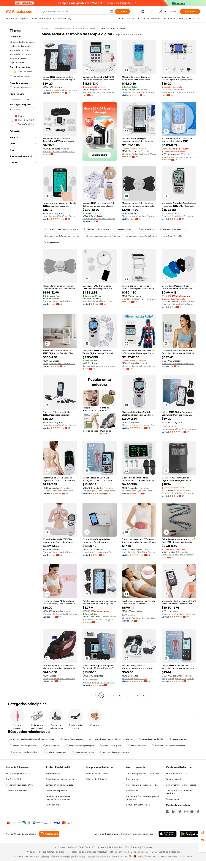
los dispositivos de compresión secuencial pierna (112, 739)
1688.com (72, 847)
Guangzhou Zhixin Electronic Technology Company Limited (60, 678)
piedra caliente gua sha (112, 746)
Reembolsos (132, 790)
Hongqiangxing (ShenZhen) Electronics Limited (60, 90)
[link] (202, 832)
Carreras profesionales (16, 790)
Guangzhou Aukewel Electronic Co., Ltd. (139, 299)
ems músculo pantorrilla (152, 739)
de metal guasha (53, 746)
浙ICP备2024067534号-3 (180, 856)
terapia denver (53, 242)
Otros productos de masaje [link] (112, 28)
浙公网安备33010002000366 (152, 856)
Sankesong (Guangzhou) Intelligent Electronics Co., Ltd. (99, 366)
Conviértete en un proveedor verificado (179, 791)
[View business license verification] (130, 856)
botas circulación (138, 746)
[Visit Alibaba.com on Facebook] (168, 811)
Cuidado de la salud (62, 28)
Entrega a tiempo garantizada (59, 785)
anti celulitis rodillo (174, 236)
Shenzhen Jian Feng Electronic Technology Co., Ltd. (99, 92)
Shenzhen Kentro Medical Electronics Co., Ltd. (99, 218)
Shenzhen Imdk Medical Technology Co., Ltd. (179, 614)
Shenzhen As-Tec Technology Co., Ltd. (139, 154)
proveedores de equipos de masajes (170, 746)
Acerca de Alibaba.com (17, 767)
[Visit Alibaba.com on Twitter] (180, 811)
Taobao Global (115, 847)
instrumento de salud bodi (174, 229)
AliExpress (60, 847)
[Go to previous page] (95, 695)
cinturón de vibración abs (98, 229)
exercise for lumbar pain (56, 752)
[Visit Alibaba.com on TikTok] (198, 811)
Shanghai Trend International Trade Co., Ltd (179, 92)
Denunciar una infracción (138, 805)
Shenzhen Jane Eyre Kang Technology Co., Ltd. (139, 490)
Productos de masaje (85, 28)
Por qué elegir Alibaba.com (18, 773)
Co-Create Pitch (13, 779)
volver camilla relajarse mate (25, 746)
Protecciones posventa (57, 790)
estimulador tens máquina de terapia (104, 236)
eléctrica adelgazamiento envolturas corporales (33, 739)
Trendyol (135, 847)
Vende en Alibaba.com (176, 773)
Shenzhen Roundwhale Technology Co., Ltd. (179, 216)
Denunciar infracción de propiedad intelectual (142, 797)
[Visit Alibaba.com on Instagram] (186, 811)
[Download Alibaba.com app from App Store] (167, 834)
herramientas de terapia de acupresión (63, 236)
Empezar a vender (174, 779)
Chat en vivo (132, 779)
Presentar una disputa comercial (141, 785)
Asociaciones (172, 799)
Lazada (103, 847)
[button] (111, 11)
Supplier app (111, 834)
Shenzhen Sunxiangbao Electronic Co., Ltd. (60, 151)
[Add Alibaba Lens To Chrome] (49, 834)
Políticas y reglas (54, 805)
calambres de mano (180, 739)
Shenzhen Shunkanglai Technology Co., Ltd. (179, 554)
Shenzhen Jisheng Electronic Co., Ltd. (99, 301)
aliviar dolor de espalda (85, 752)
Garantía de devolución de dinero (61, 779)
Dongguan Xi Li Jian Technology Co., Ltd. (60, 490)
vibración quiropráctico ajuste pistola (62, 229)
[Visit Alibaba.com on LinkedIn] (174, 811)
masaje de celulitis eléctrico (25, 752)
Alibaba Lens (20, 834)
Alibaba (45, 28)
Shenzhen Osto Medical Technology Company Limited (139, 92)
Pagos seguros (53, 773)
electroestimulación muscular (116, 752)
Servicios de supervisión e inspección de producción (58, 797)
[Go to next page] (143, 695)
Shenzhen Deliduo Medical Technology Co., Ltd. (179, 304)
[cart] (152, 12)
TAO (126, 847)
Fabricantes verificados (97, 773)
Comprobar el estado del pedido (181, 785)
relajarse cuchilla (124, 229)
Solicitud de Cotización (96, 779)
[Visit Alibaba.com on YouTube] (192, 811)
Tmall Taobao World (88, 847)
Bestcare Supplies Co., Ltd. (134, 678)
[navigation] (23, 362)
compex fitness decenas (73, 739)
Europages (147, 847)
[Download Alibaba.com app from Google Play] (190, 834)
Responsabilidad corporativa (19, 785)
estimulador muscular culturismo (143, 236)
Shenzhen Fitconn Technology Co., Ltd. (139, 425)
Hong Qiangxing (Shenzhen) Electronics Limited (99, 552)
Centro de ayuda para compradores (142, 773)
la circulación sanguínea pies (81, 746)
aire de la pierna (148, 229)
